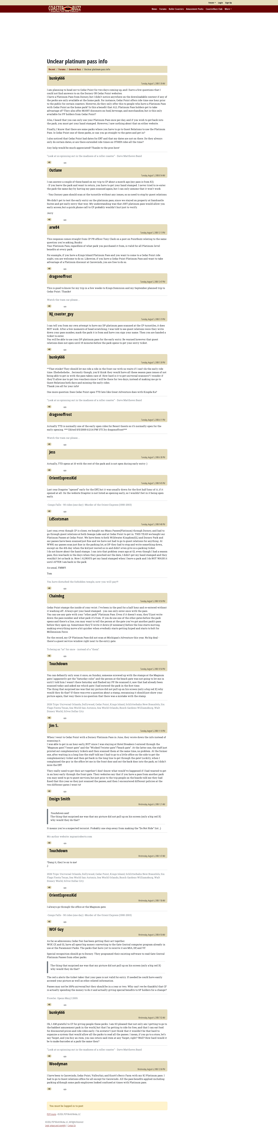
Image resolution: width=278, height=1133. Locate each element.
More (227, 9)
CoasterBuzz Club (214, 9)
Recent (52, 69)
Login (220, 2)
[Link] (64, 163)
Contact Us (72, 1125)
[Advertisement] (139, 35)
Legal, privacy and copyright (55, 1125)
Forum (211, 2)
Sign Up (228, 2)
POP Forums (51, 1114)
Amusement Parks (194, 9)
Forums (163, 9)
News (154, 9)
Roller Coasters (176, 9)
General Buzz (75, 69)
